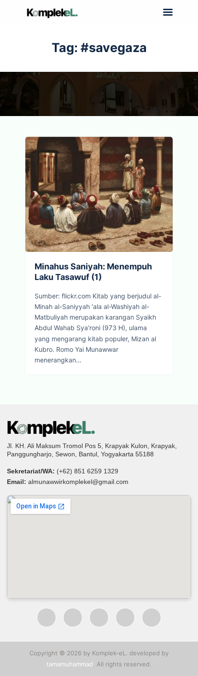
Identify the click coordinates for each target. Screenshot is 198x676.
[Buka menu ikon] (168, 12)
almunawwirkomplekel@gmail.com (78, 481)
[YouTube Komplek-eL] (99, 617)
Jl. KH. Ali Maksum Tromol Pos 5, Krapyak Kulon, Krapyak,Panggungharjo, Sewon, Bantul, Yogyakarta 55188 (92, 450)
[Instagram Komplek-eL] (72, 617)
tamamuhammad (70, 664)
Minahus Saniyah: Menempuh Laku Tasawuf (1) (99, 175)
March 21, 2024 (122, 213)
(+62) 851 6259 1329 (87, 471)
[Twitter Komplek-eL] (125, 617)
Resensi (70, 213)
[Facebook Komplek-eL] (46, 617)
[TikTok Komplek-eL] (151, 617)
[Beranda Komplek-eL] (99, 427)
